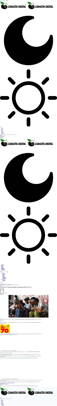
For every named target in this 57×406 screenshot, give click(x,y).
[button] (1, 137)
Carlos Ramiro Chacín (2, 293)
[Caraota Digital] (27, 148)
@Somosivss (15, 350)
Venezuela (1, 285)
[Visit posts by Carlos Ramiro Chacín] (2, 292)
